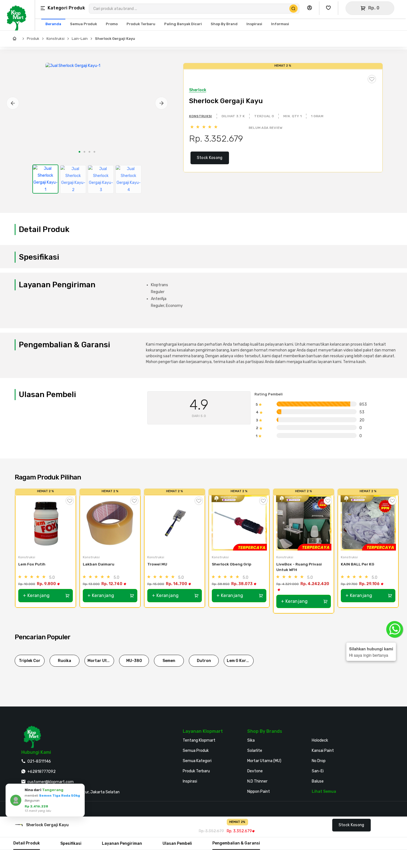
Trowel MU (157, 564)
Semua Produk (196, 750)
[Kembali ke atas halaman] (381, 720)
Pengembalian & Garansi (236, 843)
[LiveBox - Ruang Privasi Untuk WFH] (304, 523)
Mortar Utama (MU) (264, 760)
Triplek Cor (29, 660)
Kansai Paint (323, 750)
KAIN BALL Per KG (357, 564)
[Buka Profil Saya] (311, 8)
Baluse (318, 781)
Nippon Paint (258, 791)
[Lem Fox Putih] (46, 523)
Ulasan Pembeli (177, 843)
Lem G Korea (239, 660)
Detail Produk (26, 843)
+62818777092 (41, 771)
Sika (251, 740)
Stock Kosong (210, 157)
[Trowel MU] (175, 523)
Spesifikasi (70, 843)
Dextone (255, 771)
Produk (33, 38)
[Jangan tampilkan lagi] (73, 789)
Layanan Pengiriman (122, 843)
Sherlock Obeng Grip (231, 564)
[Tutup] (79, 789)
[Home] (16, 38)
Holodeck (320, 740)
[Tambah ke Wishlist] (70, 501)
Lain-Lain (80, 38)
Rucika (64, 660)
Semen (169, 660)
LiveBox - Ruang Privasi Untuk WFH (299, 567)
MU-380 (134, 660)
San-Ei (318, 771)
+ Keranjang (36, 595)
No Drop (319, 760)
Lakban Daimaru (98, 564)
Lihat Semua (324, 791)
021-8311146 (39, 761)
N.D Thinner (257, 781)
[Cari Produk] (293, 8)
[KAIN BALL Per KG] (368, 523)
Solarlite (254, 750)
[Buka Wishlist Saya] (330, 8)
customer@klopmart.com (50, 781)
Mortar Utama (100, 660)
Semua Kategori (197, 760)
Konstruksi (56, 38)
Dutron (204, 660)
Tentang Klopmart (199, 740)
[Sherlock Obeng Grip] (239, 523)
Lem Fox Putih (31, 564)
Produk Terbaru (196, 771)
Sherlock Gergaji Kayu (115, 38)
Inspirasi (190, 781)
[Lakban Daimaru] (110, 523)
